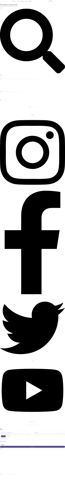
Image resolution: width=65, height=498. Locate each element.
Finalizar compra (32, 446)
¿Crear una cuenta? (3, 441)
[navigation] (32, 446)
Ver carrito (1, 448)
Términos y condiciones (32, 426)
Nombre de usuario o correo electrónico (6, 432)
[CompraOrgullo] (14, 1)
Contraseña (36, 432)
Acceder (3, 436)
